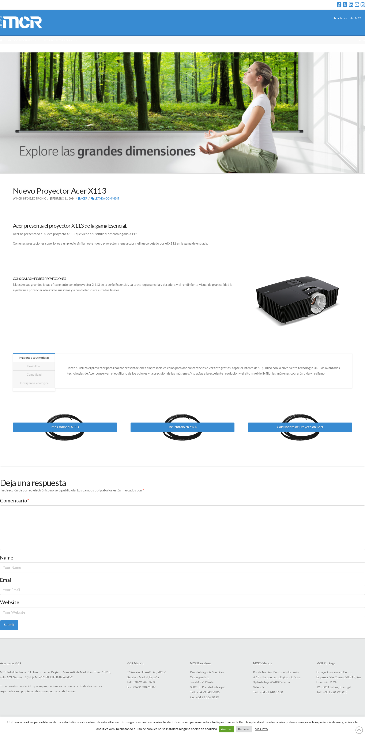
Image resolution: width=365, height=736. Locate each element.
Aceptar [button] (226, 729)
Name (6, 557)
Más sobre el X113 (65, 427)
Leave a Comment (107, 198)
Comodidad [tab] (34, 374)
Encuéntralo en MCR (182, 427)
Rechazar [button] (243, 729)
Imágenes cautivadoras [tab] (34, 357)
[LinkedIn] (351, 4)
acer (83, 198)
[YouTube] (357, 4)
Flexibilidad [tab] (34, 366)
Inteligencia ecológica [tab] (34, 383)
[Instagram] (363, 4)
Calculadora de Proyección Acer (300, 427)
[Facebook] (339, 4)
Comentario (14, 500)
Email (6, 580)
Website (9, 602)
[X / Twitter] (345, 4)
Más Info (261, 729)
